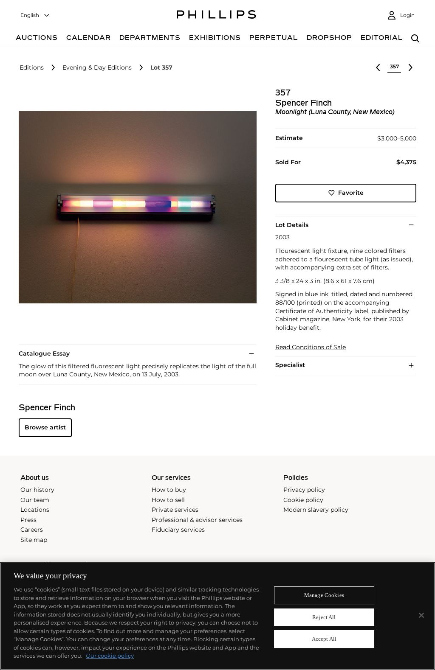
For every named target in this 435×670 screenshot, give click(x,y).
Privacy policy (304, 489)
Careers (31, 529)
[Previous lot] (378, 67)
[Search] (415, 39)
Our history (37, 489)
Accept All (324, 639)
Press (28, 520)
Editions (32, 67)
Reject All (324, 617)
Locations (34, 509)
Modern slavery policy (315, 509)
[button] (135, 207)
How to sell (168, 500)
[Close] (421, 615)
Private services (175, 509)
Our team (34, 500)
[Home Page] (216, 15)
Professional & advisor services (197, 520)
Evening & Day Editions (97, 67)
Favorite (351, 192)
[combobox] (35, 15)
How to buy (169, 489)
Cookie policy (303, 500)
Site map (33, 540)
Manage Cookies (324, 595)
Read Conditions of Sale (310, 347)
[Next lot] (410, 67)
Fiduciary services (178, 529)
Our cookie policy (110, 655)
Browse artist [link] (45, 427)
